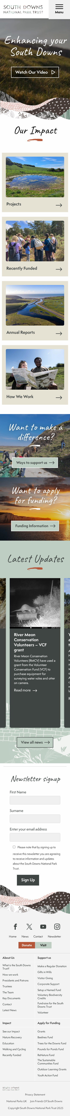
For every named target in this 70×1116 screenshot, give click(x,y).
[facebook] (15, 927)
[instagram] (57, 927)
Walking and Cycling (14, 1049)
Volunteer (43, 1012)
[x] (29, 927)
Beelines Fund (45, 1037)
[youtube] (43, 927)
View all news (32, 742)
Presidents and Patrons (16, 980)
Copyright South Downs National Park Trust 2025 (35, 1108)
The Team (8, 992)
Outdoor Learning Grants (52, 1069)
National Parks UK (16, 1101)
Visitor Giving (45, 978)
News (25, 936)
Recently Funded (12, 1055)
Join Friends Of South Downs (46, 1101)
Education (8, 1043)
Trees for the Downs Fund (52, 1043)
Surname (16, 810)
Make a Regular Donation (52, 966)
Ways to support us (31, 462)
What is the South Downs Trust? (17, 967)
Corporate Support (48, 984)
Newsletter (54, 936)
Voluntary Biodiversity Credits (50, 996)
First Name (18, 792)
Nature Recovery (12, 1037)
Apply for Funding (49, 1023)
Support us (44, 958)
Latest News (10, 1010)
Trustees (7, 986)
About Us (8, 958)
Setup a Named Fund (49, 990)
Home (13, 936)
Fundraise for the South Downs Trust (50, 1005)
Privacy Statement (35, 1094)
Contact (38, 936)
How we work (10, 974)
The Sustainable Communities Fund (48, 1062)
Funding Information (31, 525)
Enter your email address (28, 829)
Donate (27, 945)
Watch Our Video (31, 72)
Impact (7, 1023)
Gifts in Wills (45, 972)
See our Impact (11, 1031)
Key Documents (11, 998)
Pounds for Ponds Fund (51, 1049)
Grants (41, 1031)
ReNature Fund (46, 1055)
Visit (43, 945)
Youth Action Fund (48, 1075)
